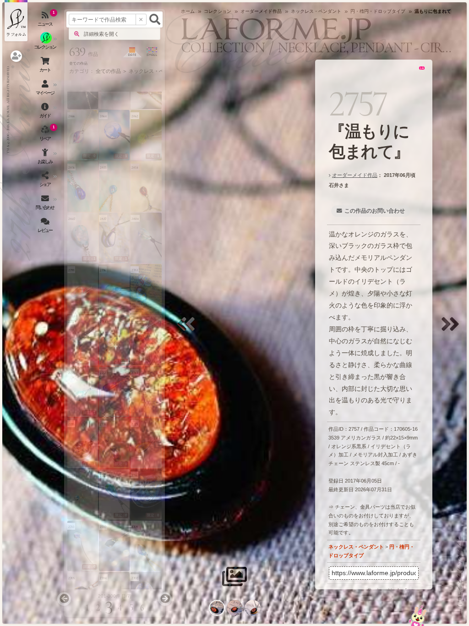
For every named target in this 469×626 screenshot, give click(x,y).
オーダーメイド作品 (354, 175)
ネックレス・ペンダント (356, 546)
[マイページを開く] (46, 89)
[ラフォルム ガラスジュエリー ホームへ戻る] (16, 20)
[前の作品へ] (188, 330)
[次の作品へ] (452, 330)
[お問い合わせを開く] (46, 203)
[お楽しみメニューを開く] (46, 158)
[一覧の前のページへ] (64, 599)
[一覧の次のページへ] (165, 599)
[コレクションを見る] (46, 43)
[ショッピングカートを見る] (46, 66)
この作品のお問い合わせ (374, 211)
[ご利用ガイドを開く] (46, 112)
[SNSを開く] (46, 181)
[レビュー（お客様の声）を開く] (46, 226)
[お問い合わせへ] (418, 615)
